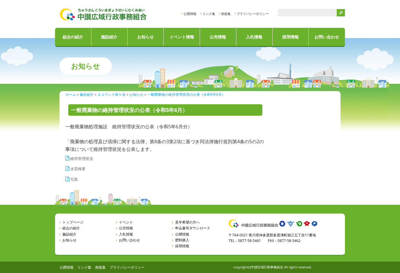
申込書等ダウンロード (192, 228)
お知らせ (145, 37)
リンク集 (208, 13)
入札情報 (254, 37)
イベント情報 (182, 37)
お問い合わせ (326, 37)
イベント (126, 222)
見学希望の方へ (187, 222)
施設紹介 (109, 37)
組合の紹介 (73, 37)
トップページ (72, 222)
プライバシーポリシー (253, 13)
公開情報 (190, 13)
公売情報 (218, 37)
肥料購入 (182, 240)
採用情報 (290, 37)
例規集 (226, 13)
